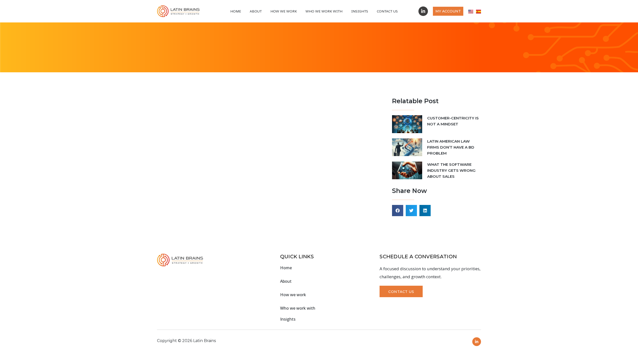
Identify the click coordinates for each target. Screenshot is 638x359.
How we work (283, 11)
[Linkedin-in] (423, 11)
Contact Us (387, 11)
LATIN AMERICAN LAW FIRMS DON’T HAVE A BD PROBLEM (450, 147)
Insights (359, 11)
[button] (397, 210)
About (256, 11)
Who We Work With (324, 11)
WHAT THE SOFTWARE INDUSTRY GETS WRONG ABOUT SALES (451, 170)
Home (235, 11)
